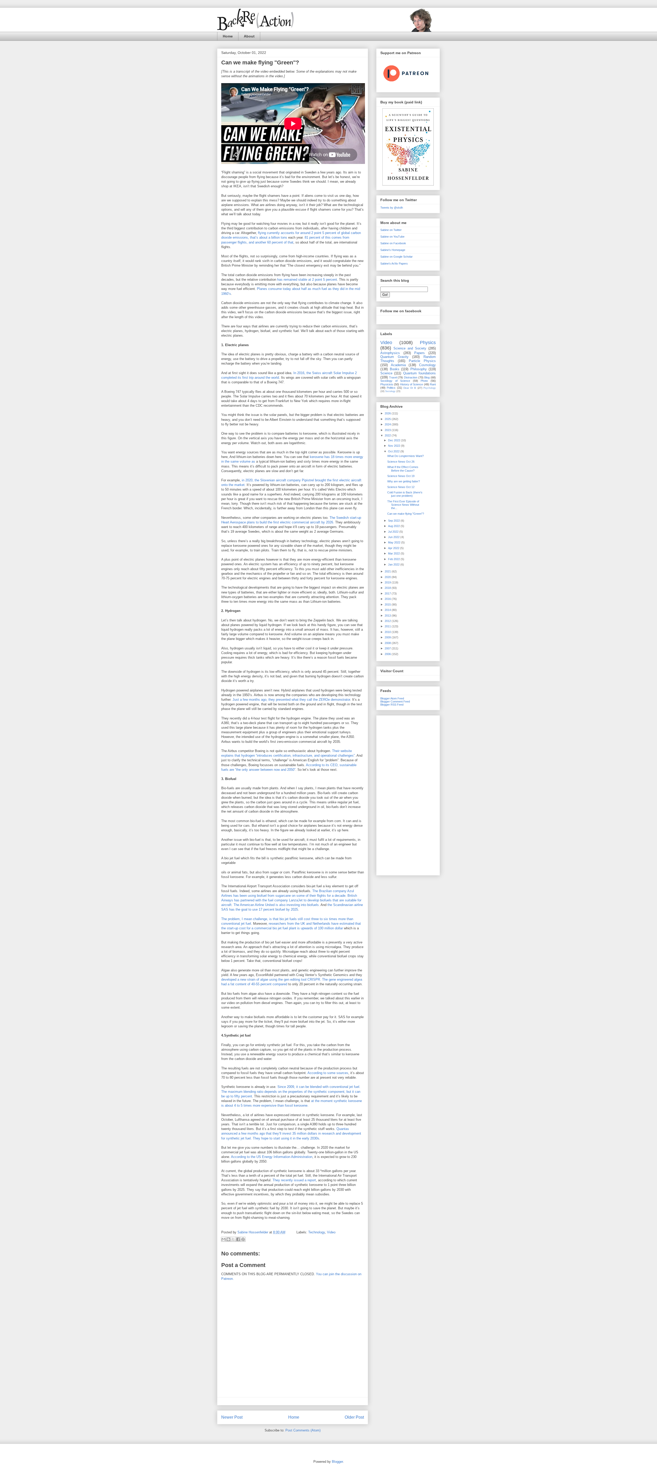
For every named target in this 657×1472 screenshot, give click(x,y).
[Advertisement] (408, 794)
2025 (388, 419)
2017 (388, 593)
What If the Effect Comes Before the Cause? (402, 468)
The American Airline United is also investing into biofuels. (277, 905)
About (249, 36)
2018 (388, 587)
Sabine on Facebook (393, 243)
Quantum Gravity (394, 357)
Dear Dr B (409, 387)
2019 (388, 582)
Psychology (429, 388)
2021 (388, 571)
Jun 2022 (394, 537)
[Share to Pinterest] (243, 1239)
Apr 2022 (394, 548)
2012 (388, 620)
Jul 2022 (393, 531)
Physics (428, 342)
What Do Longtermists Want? (405, 455)
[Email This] (223, 1239)
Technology (316, 1232)
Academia (398, 365)
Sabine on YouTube (392, 236)
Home (228, 36)
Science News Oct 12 (400, 487)
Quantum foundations (419, 373)
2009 (388, 637)
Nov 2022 (394, 445)
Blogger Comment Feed (395, 701)
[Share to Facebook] (238, 1239)
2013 (388, 615)
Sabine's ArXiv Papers (394, 263)
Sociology (390, 391)
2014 (388, 609)
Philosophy (418, 369)
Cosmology (427, 365)
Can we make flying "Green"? (405, 513)
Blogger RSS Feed (391, 704)
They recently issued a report (294, 1180)
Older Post (354, 1417)
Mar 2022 (394, 553)
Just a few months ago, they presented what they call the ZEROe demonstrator (291, 699)
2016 (388, 598)
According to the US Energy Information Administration (271, 1157)
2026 (388, 413)
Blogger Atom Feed (392, 698)
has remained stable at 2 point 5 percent (307, 279)
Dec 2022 (394, 440)
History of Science (411, 384)
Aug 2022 (394, 526)
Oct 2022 (394, 451)
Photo (424, 380)
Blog (427, 377)
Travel (393, 377)
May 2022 (394, 542)
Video (331, 1232)
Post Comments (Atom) (303, 1430)
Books (394, 369)
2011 (388, 626)
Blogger (337, 1462)
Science (386, 373)
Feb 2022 (394, 559)
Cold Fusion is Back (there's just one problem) (404, 494)
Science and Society (409, 348)
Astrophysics (390, 353)
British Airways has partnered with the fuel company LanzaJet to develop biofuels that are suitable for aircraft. (291, 900)
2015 (388, 604)
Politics (391, 387)
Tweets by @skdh (391, 207)
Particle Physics (422, 361)
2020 (388, 577)
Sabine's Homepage (392, 249)
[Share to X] (233, 1239)
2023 (388, 430)
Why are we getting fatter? (403, 481)
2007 (388, 648)
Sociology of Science (395, 380)
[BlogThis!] (228, 1239)
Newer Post (232, 1417)
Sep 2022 (394, 520)
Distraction (410, 377)
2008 (388, 643)
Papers (419, 353)
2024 (388, 424)
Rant (433, 384)
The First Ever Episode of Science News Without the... (403, 505)
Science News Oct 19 (400, 475)
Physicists (386, 384)
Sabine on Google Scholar (396, 256)
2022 (388, 435)
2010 (388, 631)
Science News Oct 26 (400, 461)
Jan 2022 (394, 564)
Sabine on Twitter (391, 229)
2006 (388, 654)
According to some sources (327, 1073)
